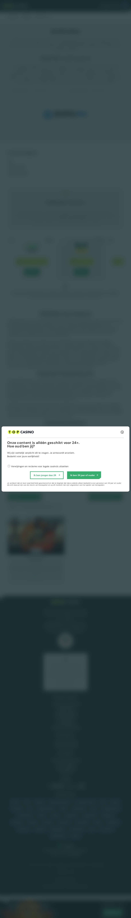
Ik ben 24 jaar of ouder (82, 475)
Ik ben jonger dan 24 (45, 475)
